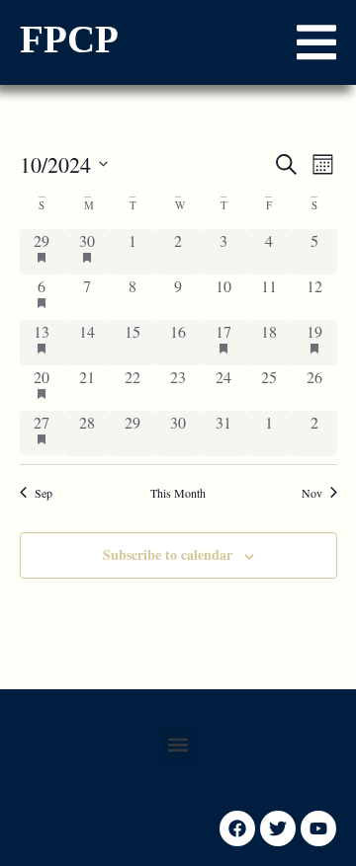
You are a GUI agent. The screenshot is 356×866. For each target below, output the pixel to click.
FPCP (69, 39)
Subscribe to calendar (167, 554)
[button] (316, 42)
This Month (178, 493)
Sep (43, 493)
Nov (312, 493)
